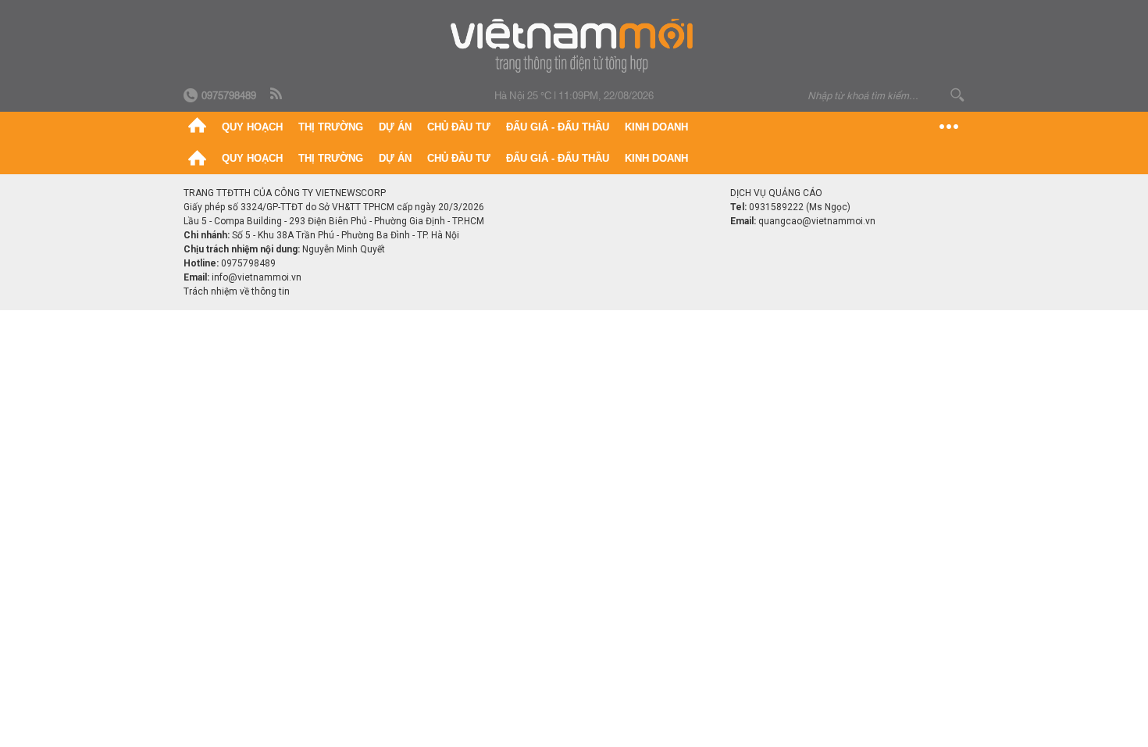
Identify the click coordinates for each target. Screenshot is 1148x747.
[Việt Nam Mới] (574, 46)
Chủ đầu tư (458, 127)
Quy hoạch (252, 127)
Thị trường (330, 127)
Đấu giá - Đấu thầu (557, 127)
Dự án (395, 127)
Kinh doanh (656, 127)
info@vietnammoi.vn (256, 277)
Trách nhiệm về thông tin (237, 291)
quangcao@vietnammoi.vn (816, 221)
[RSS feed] (277, 95)
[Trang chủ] (197, 127)
